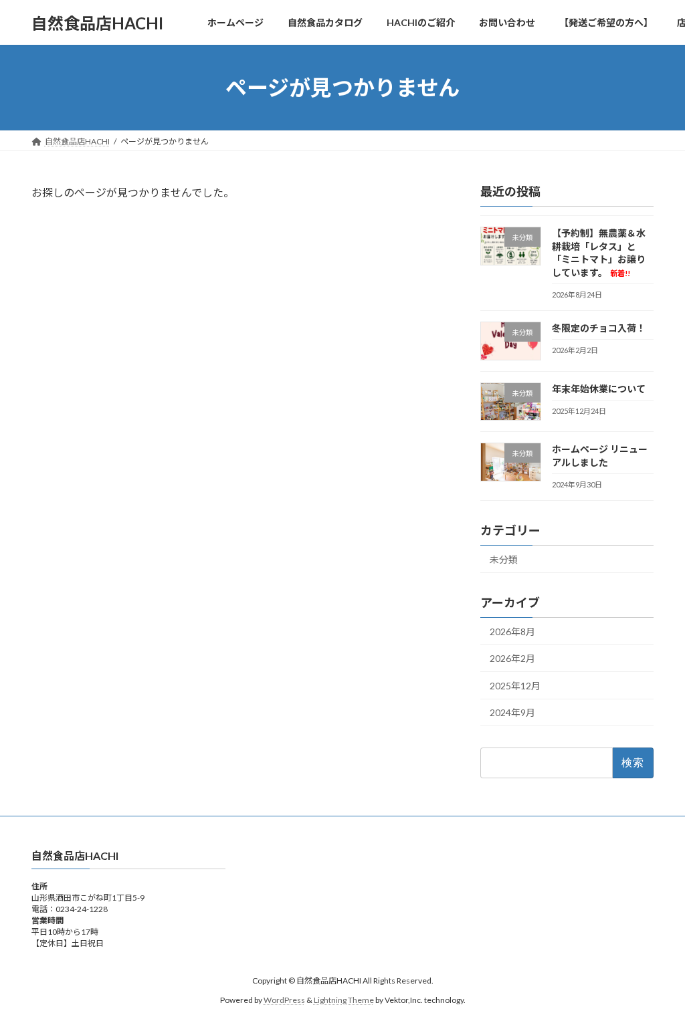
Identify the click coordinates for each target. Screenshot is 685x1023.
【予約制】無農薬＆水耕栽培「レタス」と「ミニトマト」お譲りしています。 (599, 252)
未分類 (504, 559)
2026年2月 (512, 658)
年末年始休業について (599, 388)
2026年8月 (512, 631)
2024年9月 (512, 713)
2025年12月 (515, 685)
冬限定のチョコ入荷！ (599, 328)
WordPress (284, 1000)
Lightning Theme (344, 1000)
